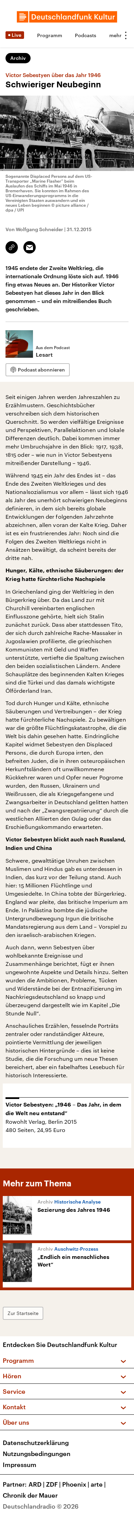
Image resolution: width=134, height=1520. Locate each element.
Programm (49, 35)
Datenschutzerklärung (36, 1442)
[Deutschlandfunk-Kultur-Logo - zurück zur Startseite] (67, 16)
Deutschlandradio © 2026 (41, 1506)
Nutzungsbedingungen (36, 1453)
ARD (37, 1484)
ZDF (53, 1484)
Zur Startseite (23, 1313)
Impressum (19, 1464)
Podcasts (85, 35)
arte (98, 1484)
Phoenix (75, 1484)
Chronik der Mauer (30, 1495)
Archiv (18, 58)
